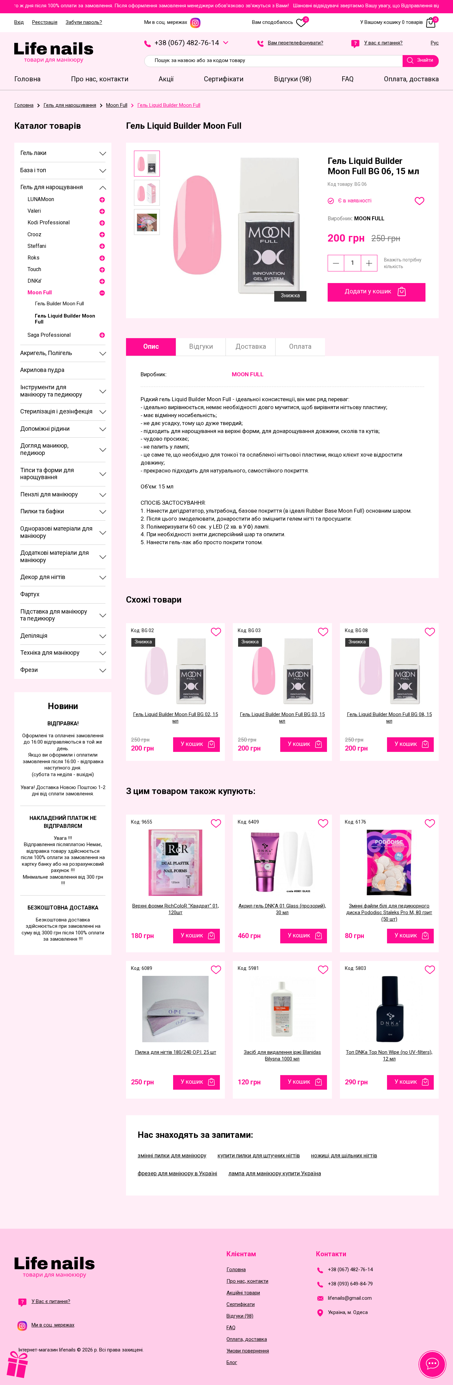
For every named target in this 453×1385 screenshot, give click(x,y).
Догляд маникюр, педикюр (44, 449)
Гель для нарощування (51, 186)
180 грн (142, 935)
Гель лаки (33, 152)
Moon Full (40, 292)
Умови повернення (248, 1351)
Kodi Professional (49, 222)
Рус (435, 43)
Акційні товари (243, 1292)
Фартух (29, 594)
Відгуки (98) (240, 1316)
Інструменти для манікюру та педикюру (51, 391)
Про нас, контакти (247, 1281)
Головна (236, 1269)
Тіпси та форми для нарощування (47, 474)
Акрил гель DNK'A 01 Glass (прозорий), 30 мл (282, 909)
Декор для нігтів (42, 576)
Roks (33, 258)
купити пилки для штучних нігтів (259, 1155)
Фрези (29, 669)
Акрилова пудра (42, 369)
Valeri (34, 211)
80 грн (354, 935)
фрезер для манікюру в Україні (177, 1173)
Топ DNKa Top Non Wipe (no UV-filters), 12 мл (389, 1055)
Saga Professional (49, 335)
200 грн (142, 747)
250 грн (142, 1082)
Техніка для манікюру (50, 652)
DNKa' (34, 281)
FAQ (231, 1327)
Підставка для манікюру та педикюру (53, 615)
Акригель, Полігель (46, 352)
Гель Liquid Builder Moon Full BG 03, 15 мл (282, 717)
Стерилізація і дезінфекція (56, 411)
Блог (232, 1362)
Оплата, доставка (247, 1339)
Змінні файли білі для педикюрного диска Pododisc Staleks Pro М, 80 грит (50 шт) (389, 912)
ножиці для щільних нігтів (344, 1155)
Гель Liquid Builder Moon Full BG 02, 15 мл (175, 717)
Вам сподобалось (279, 22)
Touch (34, 269)
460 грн (249, 935)
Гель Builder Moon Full (59, 304)
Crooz (34, 234)
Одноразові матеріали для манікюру (56, 532)
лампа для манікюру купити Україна (274, 1173)
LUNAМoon (41, 199)
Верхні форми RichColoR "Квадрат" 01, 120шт (175, 909)
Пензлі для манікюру (49, 494)
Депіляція (33, 635)
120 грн (249, 1082)
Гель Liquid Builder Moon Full (65, 319)
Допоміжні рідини (45, 428)
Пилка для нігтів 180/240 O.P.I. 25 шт (175, 1052)
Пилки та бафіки (42, 511)
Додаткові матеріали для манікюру (54, 556)
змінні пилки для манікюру (172, 1155)
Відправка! (63, 723)
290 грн (356, 1082)
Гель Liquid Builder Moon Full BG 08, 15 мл (389, 717)
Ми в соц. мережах (165, 22)
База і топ (33, 170)
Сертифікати (241, 1304)
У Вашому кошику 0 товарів (398, 22)
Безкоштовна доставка (63, 908)
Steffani (37, 246)
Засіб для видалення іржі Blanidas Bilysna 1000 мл (282, 1055)
